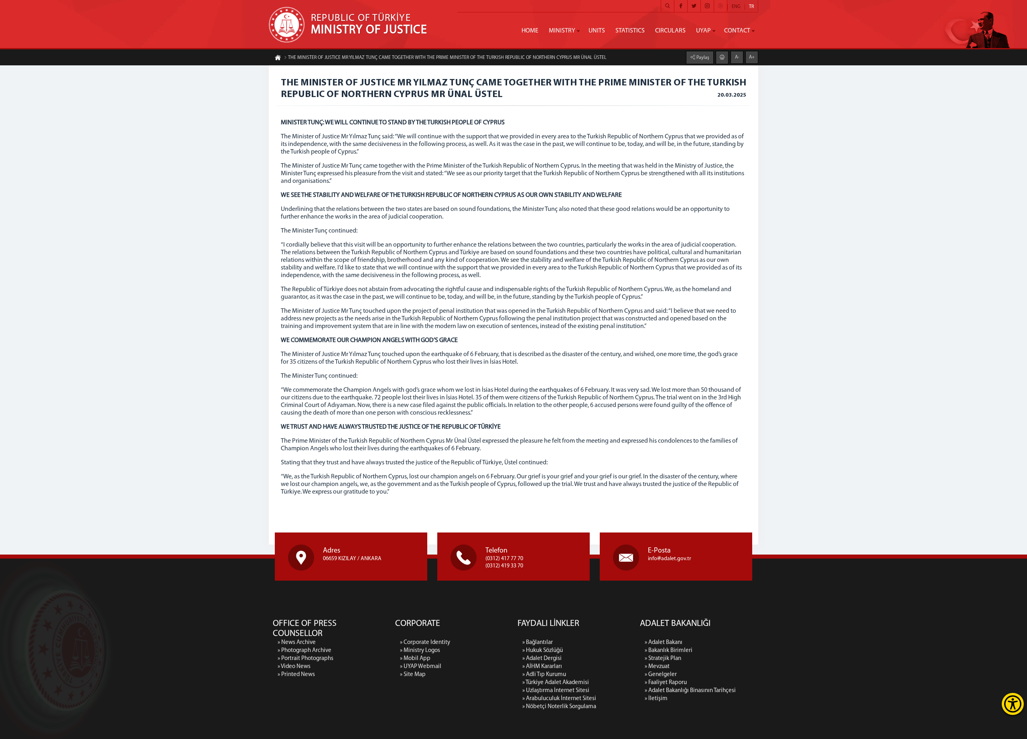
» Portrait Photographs (305, 659)
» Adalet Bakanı (663, 643)
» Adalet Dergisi (542, 659)
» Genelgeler (661, 675)
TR (751, 6)
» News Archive (297, 643)
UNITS (597, 31)
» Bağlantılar (537, 643)
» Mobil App (415, 659)
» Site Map (413, 675)
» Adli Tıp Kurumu (544, 675)
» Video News (294, 667)
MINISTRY (562, 31)
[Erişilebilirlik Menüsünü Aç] (1013, 704)
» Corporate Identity (425, 643)
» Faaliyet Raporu (666, 683)
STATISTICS (630, 31)
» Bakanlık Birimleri (668, 651)
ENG (736, 6)
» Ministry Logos (420, 651)
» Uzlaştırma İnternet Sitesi (555, 691)
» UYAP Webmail (420, 667)
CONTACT (737, 31)
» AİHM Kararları (542, 667)
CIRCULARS (670, 31)
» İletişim (656, 699)
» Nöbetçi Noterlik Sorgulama (559, 707)
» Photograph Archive (304, 651)
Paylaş (702, 57)
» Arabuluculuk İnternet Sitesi (559, 699)
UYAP (703, 31)
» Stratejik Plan (663, 659)
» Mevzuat (657, 667)
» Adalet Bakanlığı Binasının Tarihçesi (690, 691)
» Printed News (296, 675)
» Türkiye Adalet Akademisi (555, 683)
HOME (530, 31)
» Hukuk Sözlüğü (542, 651)
